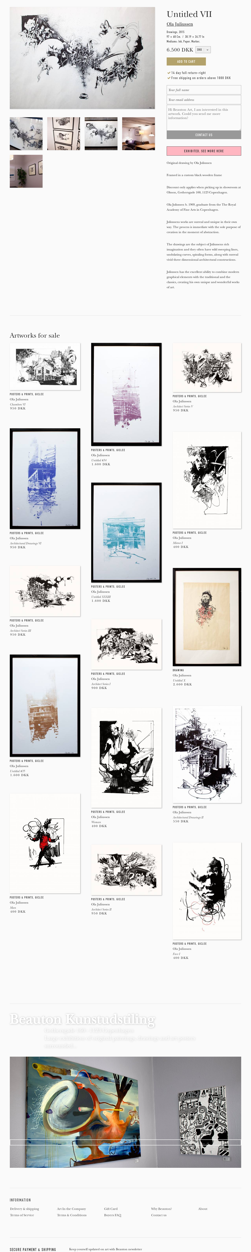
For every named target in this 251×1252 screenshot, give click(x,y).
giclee (39, 394)
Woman (96, 822)
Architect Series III (20, 630)
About (202, 1209)
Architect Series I (100, 684)
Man (13, 907)
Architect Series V (183, 406)
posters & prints (21, 394)
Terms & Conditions (71, 1215)
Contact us (158, 1215)
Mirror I (177, 543)
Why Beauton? (161, 1209)
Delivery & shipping (24, 1209)
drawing (178, 670)
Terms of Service (22, 1215)
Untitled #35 (17, 771)
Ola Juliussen (180, 24)
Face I (176, 954)
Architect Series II (101, 909)
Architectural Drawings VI (25, 543)
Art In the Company (71, 1209)
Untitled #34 (98, 460)
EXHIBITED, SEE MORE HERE (204, 151)
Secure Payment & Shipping (33, 1249)
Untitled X (179, 680)
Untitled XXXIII (100, 597)
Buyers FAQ (112, 1215)
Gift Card (111, 1209)
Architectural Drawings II (188, 817)
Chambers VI (17, 404)
